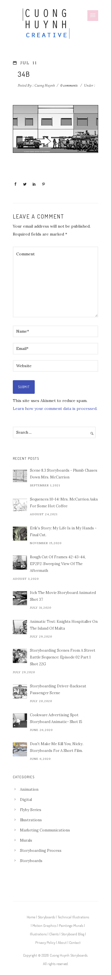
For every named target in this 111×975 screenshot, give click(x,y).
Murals (26, 840)
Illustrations (31, 820)
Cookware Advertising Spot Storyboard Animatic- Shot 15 (56, 718)
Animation (29, 789)
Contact (75, 942)
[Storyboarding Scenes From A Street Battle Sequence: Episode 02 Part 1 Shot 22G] (20, 656)
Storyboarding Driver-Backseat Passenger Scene (58, 689)
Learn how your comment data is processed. (55, 408)
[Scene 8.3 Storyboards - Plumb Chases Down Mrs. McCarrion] (20, 476)
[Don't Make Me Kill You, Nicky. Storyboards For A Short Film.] (20, 749)
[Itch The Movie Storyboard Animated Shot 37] (20, 598)
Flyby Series (30, 809)
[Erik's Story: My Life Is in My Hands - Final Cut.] (20, 534)
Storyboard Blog (72, 934)
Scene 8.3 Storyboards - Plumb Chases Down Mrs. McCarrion (63, 474)
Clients (54, 934)
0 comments (68, 85)
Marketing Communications (45, 830)
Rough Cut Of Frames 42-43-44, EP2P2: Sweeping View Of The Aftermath (58, 564)
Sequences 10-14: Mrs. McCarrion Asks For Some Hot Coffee (64, 502)
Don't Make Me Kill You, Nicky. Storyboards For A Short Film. (56, 747)
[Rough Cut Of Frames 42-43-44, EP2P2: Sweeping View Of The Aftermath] (20, 562)
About (62, 942)
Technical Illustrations (73, 917)
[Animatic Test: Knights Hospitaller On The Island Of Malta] (20, 627)
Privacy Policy (45, 942)
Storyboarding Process (40, 850)
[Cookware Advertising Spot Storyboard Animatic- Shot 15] (20, 720)
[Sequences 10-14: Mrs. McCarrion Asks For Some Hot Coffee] (20, 505)
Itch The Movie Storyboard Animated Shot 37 (63, 596)
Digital (26, 799)
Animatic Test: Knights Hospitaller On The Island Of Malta (64, 625)
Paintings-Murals (71, 925)
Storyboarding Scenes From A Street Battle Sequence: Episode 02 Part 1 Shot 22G (62, 657)
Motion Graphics (44, 925)
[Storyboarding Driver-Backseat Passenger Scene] (20, 692)
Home (31, 917)
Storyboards (31, 860)
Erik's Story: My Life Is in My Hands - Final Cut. (63, 531)
